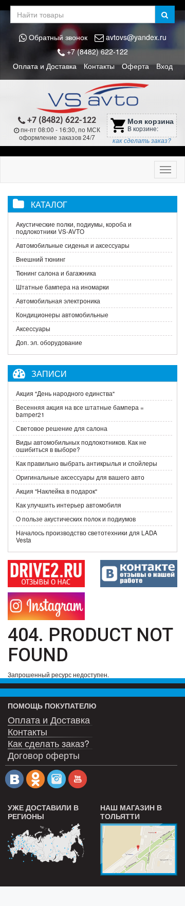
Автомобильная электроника (58, 301)
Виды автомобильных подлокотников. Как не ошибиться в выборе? (81, 446)
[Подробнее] (46, 843)
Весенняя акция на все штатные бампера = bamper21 (80, 411)
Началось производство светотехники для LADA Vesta (86, 536)
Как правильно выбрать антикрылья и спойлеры (86, 463)
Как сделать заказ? (48, 742)
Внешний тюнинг (40, 259)
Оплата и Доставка (45, 66)
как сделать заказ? (142, 140)
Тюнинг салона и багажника (56, 273)
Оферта (135, 66)
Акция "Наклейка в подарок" (56, 491)
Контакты (99, 66)
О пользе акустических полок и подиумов (76, 519)
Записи (49, 373)
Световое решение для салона (61, 428)
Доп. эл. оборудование (49, 342)
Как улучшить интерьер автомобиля (68, 505)
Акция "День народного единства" (65, 393)
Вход (164, 66)
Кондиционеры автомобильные (62, 315)
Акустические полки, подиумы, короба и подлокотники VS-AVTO (74, 227)
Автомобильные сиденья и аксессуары (73, 245)
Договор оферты (44, 754)
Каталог (49, 204)
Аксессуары (33, 328)
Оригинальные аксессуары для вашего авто (80, 477)
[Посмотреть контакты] (138, 849)
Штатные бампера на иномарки (62, 287)
